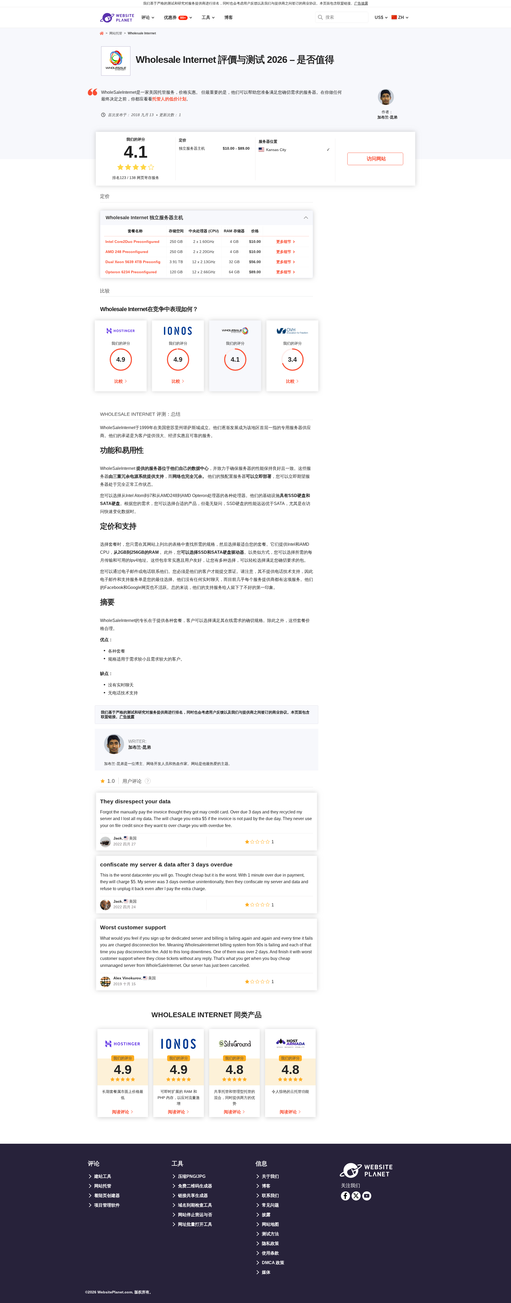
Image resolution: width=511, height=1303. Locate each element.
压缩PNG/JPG (191, 1176)
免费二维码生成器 (195, 1186)
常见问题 (270, 1205)
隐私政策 (270, 1243)
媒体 (266, 1272)
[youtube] (366, 1195)
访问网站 (376, 158)
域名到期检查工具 (195, 1205)
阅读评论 (120, 1112)
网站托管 (102, 1186)
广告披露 (361, 3)
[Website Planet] (102, 34)
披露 (266, 1214)
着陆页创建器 (107, 1195)
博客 (266, 1186)
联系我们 (270, 1195)
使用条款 (270, 1253)
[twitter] (356, 1195)
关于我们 (270, 1176)
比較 (118, 381)
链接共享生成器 (193, 1195)
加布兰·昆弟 (387, 117)
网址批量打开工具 (195, 1224)
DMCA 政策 (273, 1262)
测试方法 (270, 1234)
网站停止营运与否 (195, 1214)
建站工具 (102, 1176)
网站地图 (270, 1224)
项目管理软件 (107, 1205)
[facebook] (345, 1195)
